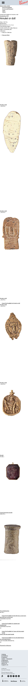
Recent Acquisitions (7, 7)
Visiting (3, 654)
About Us (4, 663)
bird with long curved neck (6, 617)
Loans (3, 10)
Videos (4, 12)
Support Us (4, 665)
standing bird (3, 625)
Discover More (5, 35)
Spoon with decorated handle (7, 634)
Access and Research (7, 9)
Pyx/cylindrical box (4, 610)
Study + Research (6, 659)
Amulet (1, 455)
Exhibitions (4, 656)
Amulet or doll (3, 104)
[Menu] (3, 3)
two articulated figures (5, 639)
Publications (5, 662)
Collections (4, 660)
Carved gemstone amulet (6, 512)
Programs (4, 657)
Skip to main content (5, 6)
